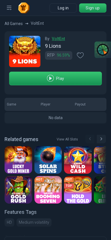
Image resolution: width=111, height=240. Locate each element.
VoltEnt (58, 38)
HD (9, 222)
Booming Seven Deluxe (49, 190)
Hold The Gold (78, 190)
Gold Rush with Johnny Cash (19, 190)
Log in (63, 8)
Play (60, 78)
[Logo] (26, 8)
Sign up (93, 8)
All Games (14, 23)
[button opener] (9, 8)
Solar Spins (49, 160)
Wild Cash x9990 (78, 160)
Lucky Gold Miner (19, 160)
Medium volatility (34, 222)
